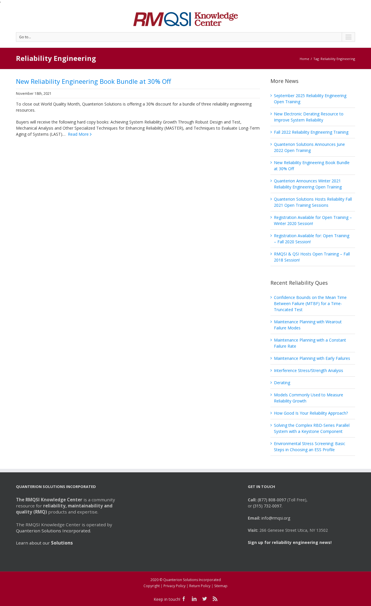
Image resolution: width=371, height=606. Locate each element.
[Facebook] (183, 598)
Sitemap (221, 585)
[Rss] (215, 598)
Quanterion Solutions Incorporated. (53, 531)
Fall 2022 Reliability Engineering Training (311, 132)
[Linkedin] (194, 598)
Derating (282, 382)
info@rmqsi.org (275, 518)
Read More (78, 134)
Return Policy (199, 585)
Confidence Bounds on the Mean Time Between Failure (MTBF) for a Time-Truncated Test (310, 303)
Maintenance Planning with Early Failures (312, 358)
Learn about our (44, 543)
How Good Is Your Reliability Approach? (311, 413)
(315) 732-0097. (267, 506)
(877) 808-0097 (272, 499)
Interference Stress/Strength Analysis (308, 370)
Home (304, 59)
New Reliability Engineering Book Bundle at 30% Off (93, 81)
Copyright (151, 585)
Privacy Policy (174, 585)
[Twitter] (204, 598)
